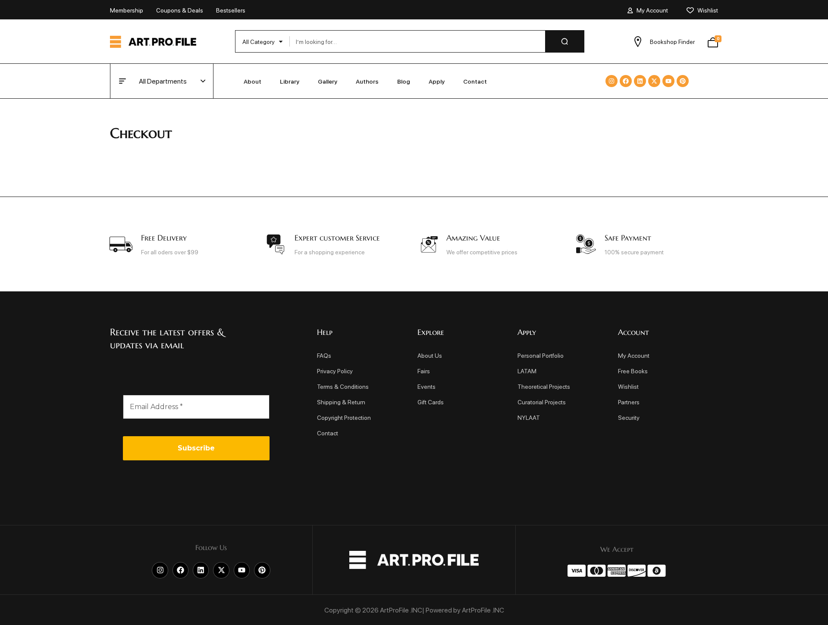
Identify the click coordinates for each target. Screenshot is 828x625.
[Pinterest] (683, 81)
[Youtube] (668, 81)
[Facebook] (626, 81)
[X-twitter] (654, 81)
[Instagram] (611, 81)
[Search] (564, 41)
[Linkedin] (640, 81)
